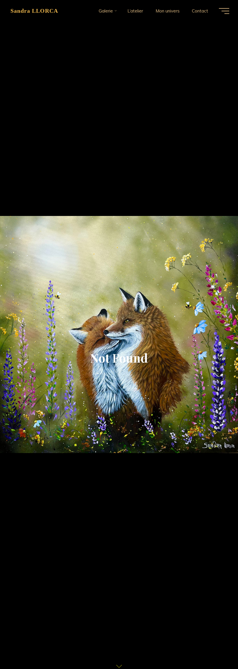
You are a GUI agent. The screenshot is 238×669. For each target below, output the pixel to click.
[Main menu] (224, 11)
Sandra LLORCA (34, 11)
